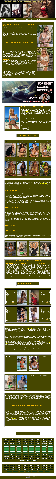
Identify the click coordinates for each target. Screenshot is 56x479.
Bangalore (19, 465)
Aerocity (6, 439)
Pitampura (19, 454)
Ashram (25, 439)
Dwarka (31, 443)
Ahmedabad (12, 465)
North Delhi (38, 452)
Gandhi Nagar (12, 445)
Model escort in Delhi (14, 418)
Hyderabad (12, 467)
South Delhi (31, 456)
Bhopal (28, 471)
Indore (34, 471)
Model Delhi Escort (29, 111)
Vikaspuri (38, 458)
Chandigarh (15, 471)
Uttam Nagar (6, 458)
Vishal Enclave (44, 458)
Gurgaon (6, 467)
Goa (22, 471)
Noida (25, 452)
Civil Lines (31, 441)
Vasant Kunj (18, 458)
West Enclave (22, 460)
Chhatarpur (25, 441)
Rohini (44, 454)
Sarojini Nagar (25, 456)
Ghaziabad (34, 460)
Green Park (37, 445)
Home (3, 19)
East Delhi (38, 443)
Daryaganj (50, 441)
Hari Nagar (50, 445)
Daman (41, 471)
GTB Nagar (44, 445)
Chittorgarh (44, 465)
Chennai (38, 465)
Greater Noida (31, 445)
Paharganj (12, 454)
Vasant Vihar (25, 458)
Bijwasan (38, 439)
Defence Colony (6, 443)
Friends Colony (6, 445)
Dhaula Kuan (25, 443)
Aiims (12, 439)
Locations (21, 19)
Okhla (6, 454)
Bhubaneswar (31, 465)
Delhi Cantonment (12, 443)
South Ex (38, 456)
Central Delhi (50, 439)
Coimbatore (47, 471)
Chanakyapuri (12, 441)
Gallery (15, 19)
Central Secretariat (6, 441)
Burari (44, 439)
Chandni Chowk (19, 441)
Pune (37, 469)
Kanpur (31, 467)
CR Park (44, 441)
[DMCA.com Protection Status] (28, 477)
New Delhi (12, 452)
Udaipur (9, 471)
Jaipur (19, 467)
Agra (6, 465)
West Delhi (50, 458)
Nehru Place (6, 452)
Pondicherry (31, 469)
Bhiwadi (25, 465)
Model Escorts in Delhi (21, 27)
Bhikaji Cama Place (31, 439)
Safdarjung (50, 454)
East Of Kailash (44, 443)
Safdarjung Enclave (6, 456)
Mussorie (13, 469)
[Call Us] (52, 475)
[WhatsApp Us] (52, 476)
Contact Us (38, 19)
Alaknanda (19, 439)
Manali (50, 467)
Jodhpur (25, 467)
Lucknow (44, 467)
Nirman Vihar (31, 452)
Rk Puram (38, 454)
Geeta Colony (19, 445)
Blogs (44, 19)
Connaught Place (38, 441)
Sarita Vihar (19, 456)
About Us (9, 19)
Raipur (44, 469)
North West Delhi (50, 452)
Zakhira (28, 460)
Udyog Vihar (50, 456)
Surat (50, 469)
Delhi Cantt (19, 443)
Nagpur (19, 469)
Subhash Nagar (44, 456)
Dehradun (50, 465)
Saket (12, 456)
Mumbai (6, 469)
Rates (32, 19)
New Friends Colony (18, 452)
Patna (25, 469)
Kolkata (38, 467)
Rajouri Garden (31, 454)
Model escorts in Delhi (28, 328)
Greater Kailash (25, 445)
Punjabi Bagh (25, 454)
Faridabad (50, 443)
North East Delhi (44, 452)
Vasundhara (31, 458)
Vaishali (13, 458)
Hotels (27, 19)
